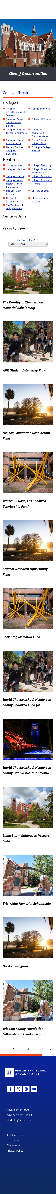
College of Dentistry (41, 165)
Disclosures (14, 1145)
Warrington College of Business (42, 149)
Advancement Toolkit (19, 1115)
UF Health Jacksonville (12, 200)
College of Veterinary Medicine (42, 182)
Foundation (13, 1140)
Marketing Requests (19, 1120)
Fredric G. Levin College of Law (39, 142)
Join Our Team (15, 1135)
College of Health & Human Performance (16, 131)
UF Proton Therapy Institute (41, 200)
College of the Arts (41, 108)
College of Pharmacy (42, 176)
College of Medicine (16, 169)
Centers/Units (15, 216)
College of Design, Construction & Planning (15, 122)
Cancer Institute (14, 165)
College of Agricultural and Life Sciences (16, 112)
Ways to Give (14, 228)
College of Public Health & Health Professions (14, 183)
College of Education (42, 119)
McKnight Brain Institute (13, 192)
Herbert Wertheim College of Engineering (15, 150)
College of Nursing (15, 176)
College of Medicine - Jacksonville (42, 171)
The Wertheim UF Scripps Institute (14, 207)
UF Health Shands (40, 190)
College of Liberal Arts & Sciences (15, 142)
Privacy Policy (15, 1150)
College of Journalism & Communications (40, 133)
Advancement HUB (18, 1109)
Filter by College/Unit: (28, 240)
